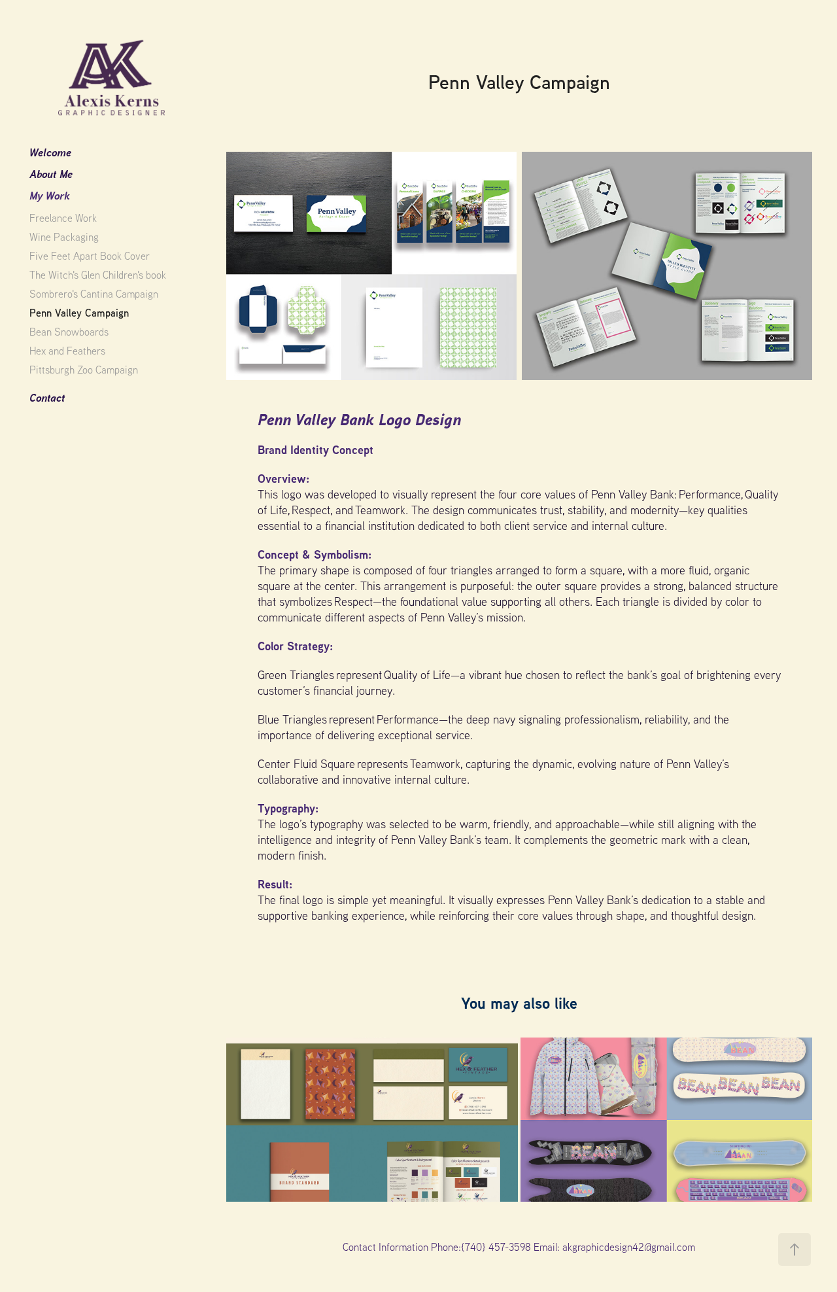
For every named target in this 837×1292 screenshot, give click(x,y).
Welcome (50, 152)
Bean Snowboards (69, 331)
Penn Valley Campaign (79, 313)
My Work (49, 195)
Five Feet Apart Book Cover (89, 255)
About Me (51, 173)
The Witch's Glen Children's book (97, 274)
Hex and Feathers (67, 350)
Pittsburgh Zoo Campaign (83, 369)
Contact (47, 397)
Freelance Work (63, 217)
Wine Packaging (64, 236)
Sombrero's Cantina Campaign (93, 293)
